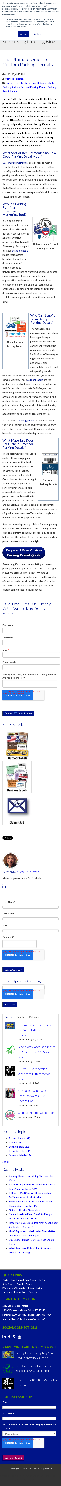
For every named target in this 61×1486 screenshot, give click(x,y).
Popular (21, 1017)
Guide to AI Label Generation (24, 1210)
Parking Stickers (11, 87)
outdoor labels (35, 379)
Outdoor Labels (20, 1155)
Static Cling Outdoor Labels (39, 82)
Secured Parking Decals (34, 87)
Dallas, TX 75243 (36, 1310)
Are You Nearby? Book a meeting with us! (23, 1319)
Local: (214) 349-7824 (40, 1314)
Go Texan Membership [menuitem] (14, 1292)
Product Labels (19, 1138)
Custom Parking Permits (15, 162)
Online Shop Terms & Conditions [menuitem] (19, 1280)
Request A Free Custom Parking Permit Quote (24, 553)
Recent (8, 1017)
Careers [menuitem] (33, 1292)
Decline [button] (37, 33)
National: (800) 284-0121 (15, 1314)
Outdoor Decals (14, 82)
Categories (35, 1017)
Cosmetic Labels (20, 1151)
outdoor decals (20, 250)
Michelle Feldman (14, 78)
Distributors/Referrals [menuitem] (13, 1288)
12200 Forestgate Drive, (14, 1310)
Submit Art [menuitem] (8, 1284)
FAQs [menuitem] (42, 1280)
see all (5, 1161)
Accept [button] (23, 33)
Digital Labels (19, 1146)
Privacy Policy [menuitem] (35, 1288)
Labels (15, 1142)
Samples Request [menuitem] (25, 1284)
